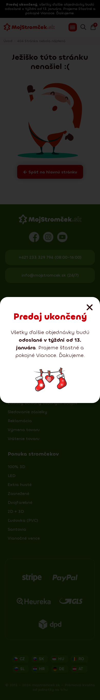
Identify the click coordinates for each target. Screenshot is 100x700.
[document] (50, 350)
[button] (89, 307)
